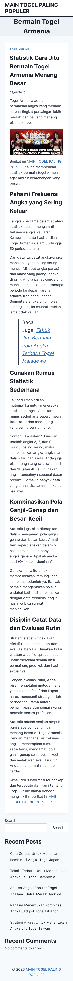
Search (10, 821)
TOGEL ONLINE (19, 49)
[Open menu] (64, 8)
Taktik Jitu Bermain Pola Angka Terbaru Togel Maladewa (38, 345)
